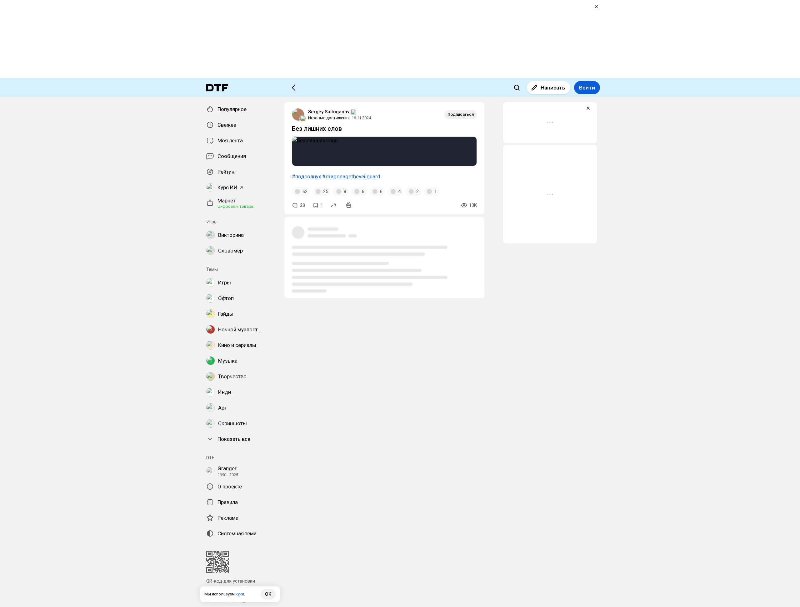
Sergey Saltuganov (328, 112)
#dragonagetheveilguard (351, 176)
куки (240, 594)
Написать (553, 87)
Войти (587, 87)
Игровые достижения (329, 117)
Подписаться (461, 114)
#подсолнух (306, 176)
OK (268, 594)
